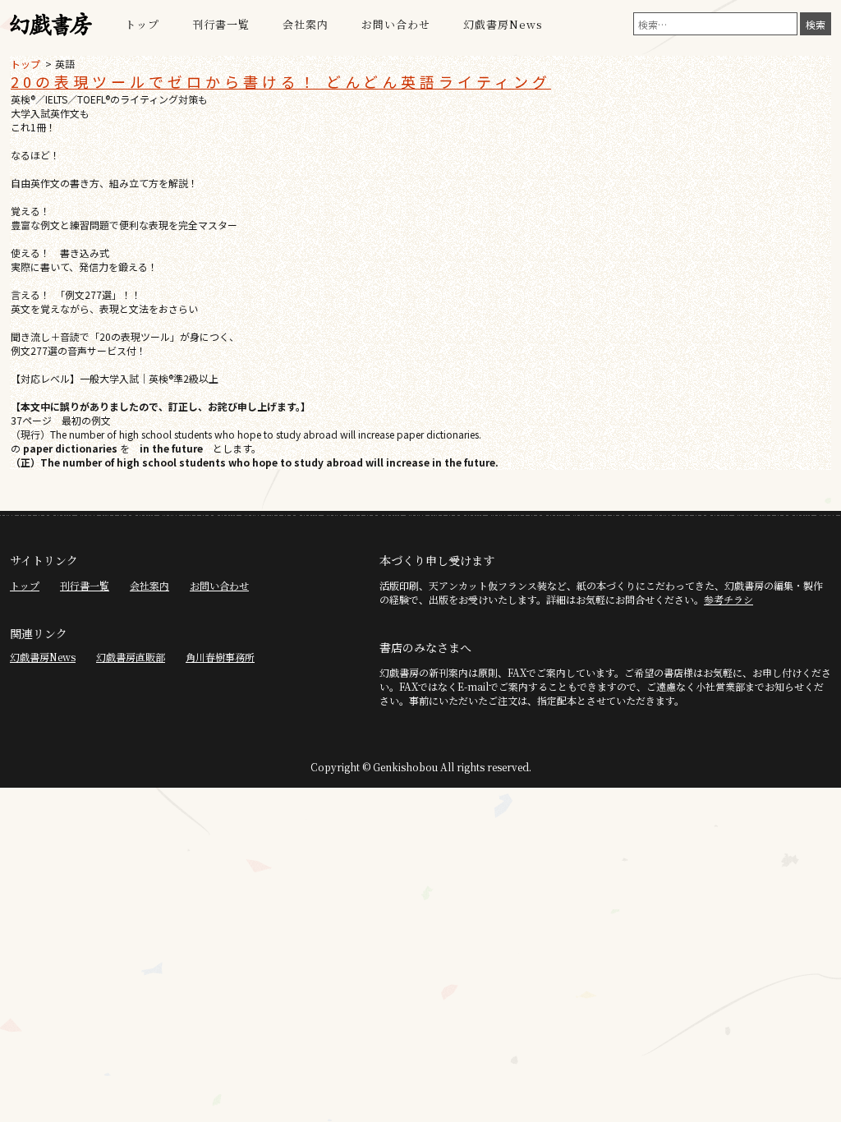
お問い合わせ (395, 24)
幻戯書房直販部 (130, 657)
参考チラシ (728, 599)
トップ (142, 24)
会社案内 (306, 24)
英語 (65, 64)
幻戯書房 (51, 24)
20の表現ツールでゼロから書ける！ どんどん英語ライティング (281, 81)
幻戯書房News (503, 24)
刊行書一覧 (221, 24)
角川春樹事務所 (220, 657)
